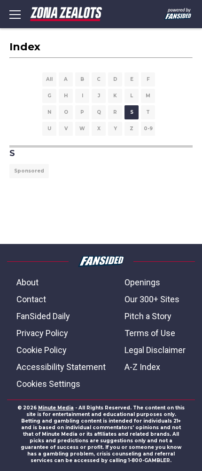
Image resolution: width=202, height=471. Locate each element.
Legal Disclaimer (155, 350)
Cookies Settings (48, 384)
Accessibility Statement (61, 367)
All (49, 79)
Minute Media (56, 408)
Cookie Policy (41, 350)
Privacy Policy (42, 333)
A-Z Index (142, 367)
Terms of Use (149, 333)
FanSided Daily (43, 316)
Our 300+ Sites (151, 299)
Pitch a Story (147, 316)
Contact (31, 299)
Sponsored (29, 171)
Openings (142, 282)
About (27, 282)
